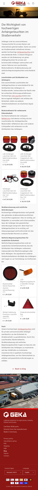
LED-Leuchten (17, 96)
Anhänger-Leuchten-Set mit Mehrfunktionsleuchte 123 (10, 192)
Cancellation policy (10, 441)
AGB (5, 448)
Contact (6, 456)
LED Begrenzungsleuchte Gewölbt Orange (27, 282)
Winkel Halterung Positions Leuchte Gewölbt (10, 314)
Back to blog (20, 369)
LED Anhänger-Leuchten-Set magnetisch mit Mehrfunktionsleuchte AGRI (27, 158)
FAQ (5, 443)
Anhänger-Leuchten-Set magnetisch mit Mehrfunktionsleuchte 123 (27, 193)
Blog (5, 451)
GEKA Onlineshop (16, 486)
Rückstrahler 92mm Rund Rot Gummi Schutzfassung (9, 287)
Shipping (6, 446)
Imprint (6, 453)
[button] (4, 3)
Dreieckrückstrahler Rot (27, 313)
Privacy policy (8, 438)
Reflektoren (6, 118)
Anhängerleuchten (24, 52)
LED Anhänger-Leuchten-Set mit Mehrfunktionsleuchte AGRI (10, 157)
